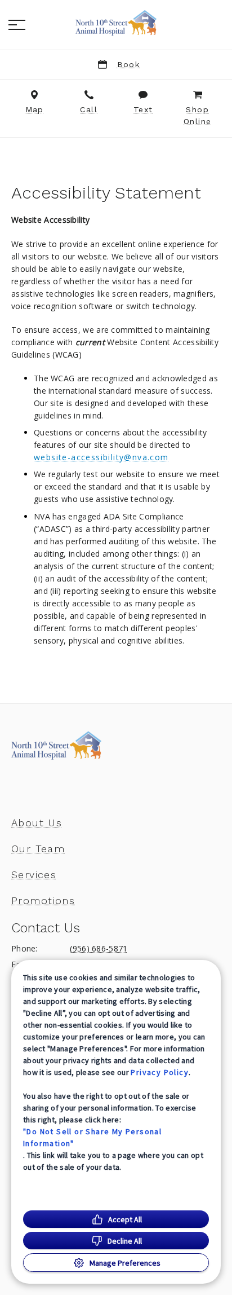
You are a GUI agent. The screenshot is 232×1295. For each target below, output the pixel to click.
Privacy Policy (160, 1072)
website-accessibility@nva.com (101, 457)
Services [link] (33, 875)
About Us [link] (36, 823)
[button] (16, 25)
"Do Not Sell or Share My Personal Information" (92, 1137)
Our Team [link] (38, 849)
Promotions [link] (43, 901)
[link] (116, 23)
